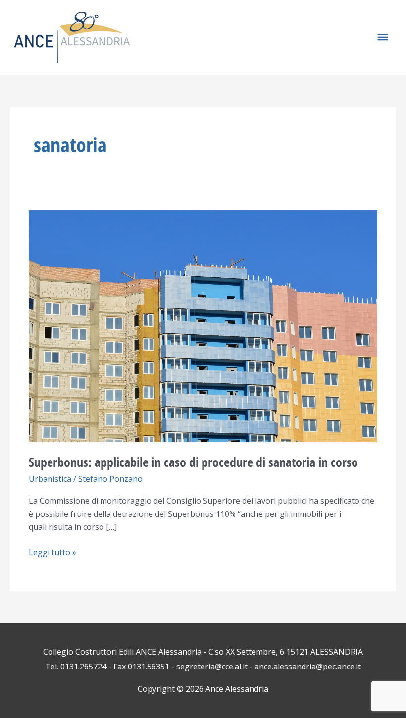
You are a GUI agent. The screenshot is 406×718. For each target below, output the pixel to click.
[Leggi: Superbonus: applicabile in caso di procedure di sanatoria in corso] (203, 325)
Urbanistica (50, 478)
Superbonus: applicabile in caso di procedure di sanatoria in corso (193, 462)
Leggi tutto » (52, 552)
